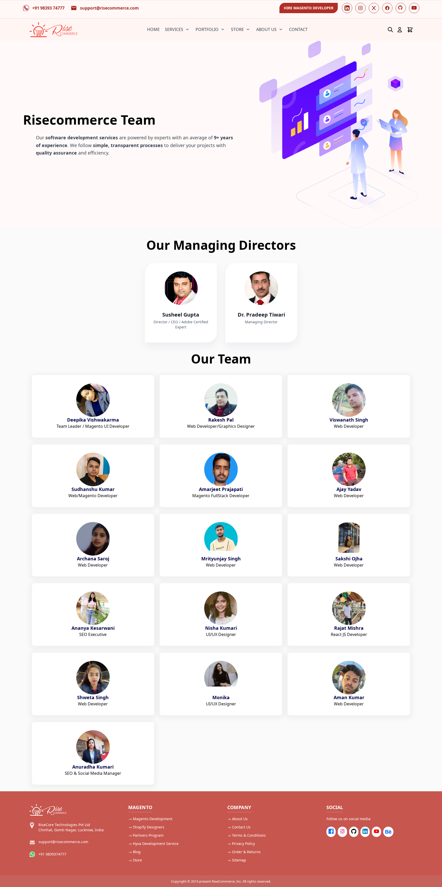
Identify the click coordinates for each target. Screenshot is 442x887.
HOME (153, 29)
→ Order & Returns (244, 851)
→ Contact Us (239, 827)
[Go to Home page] (53, 30)
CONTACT (298, 29)
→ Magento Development (150, 818)
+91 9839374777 (52, 854)
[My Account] (400, 30)
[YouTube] (414, 8)
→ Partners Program (146, 835)
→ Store (135, 860)
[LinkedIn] (347, 8)
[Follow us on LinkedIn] (365, 832)
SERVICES (174, 29)
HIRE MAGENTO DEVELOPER (308, 7)
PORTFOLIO (207, 29)
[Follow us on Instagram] (342, 832)
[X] (374, 8)
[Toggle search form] (390, 30)
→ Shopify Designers (146, 827)
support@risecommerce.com (63, 841)
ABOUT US (266, 29)
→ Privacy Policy (241, 843)
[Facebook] (387, 8)
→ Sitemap (236, 860)
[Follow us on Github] (353, 832)
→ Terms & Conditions (246, 835)
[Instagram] (360, 8)
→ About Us (237, 818)
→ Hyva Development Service (153, 843)
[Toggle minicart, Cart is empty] (410, 30)
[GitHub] (401, 8)
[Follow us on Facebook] (331, 832)
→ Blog (134, 851)
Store (237, 29)
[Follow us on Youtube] (376, 832)
